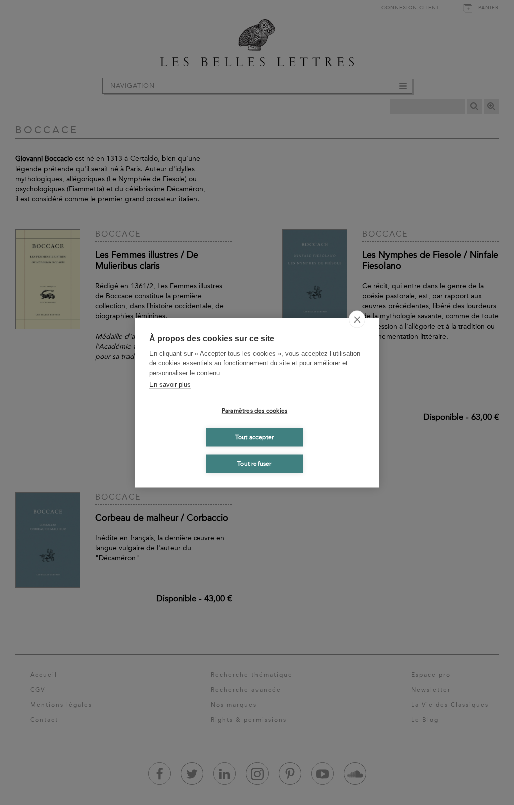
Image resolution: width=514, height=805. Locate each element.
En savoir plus (170, 384)
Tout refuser (254, 463)
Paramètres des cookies (254, 410)
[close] (357, 319)
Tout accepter (254, 437)
